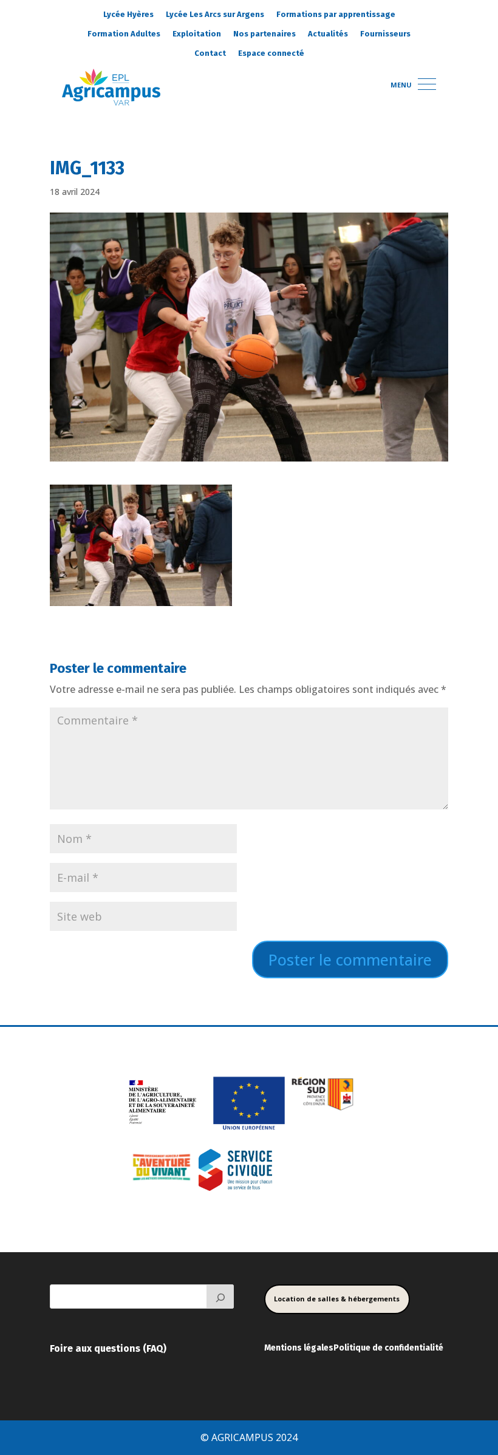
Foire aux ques (83, 1348)
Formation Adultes (123, 33)
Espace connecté (271, 53)
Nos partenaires (264, 33)
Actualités (328, 33)
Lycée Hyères (128, 14)
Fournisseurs (385, 33)
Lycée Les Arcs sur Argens (215, 14)
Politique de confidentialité (388, 1348)
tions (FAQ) (141, 1348)
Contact (210, 53)
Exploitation (196, 33)
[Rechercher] (220, 1296)
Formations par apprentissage (335, 14)
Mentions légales (298, 1348)
